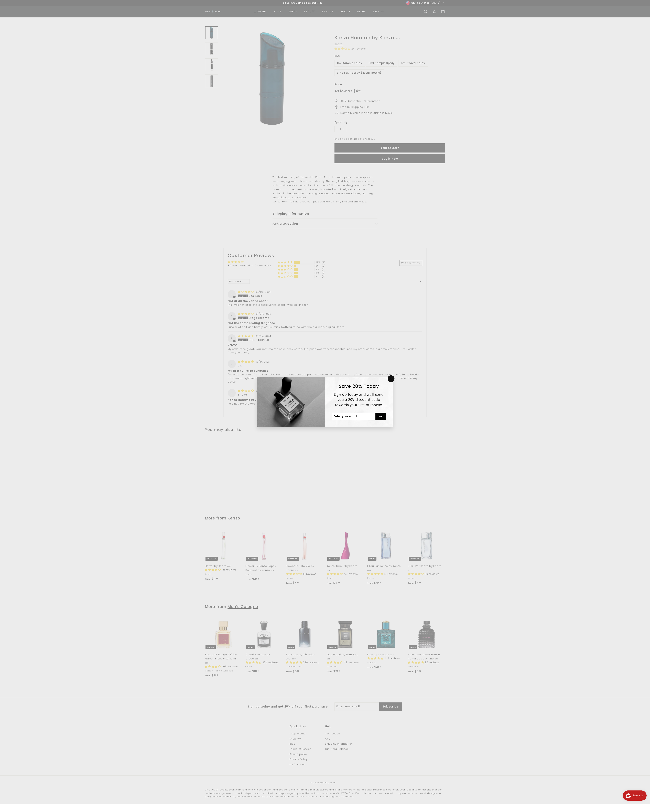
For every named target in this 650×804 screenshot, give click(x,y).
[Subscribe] (380, 416)
